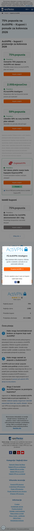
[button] (3, 527)
